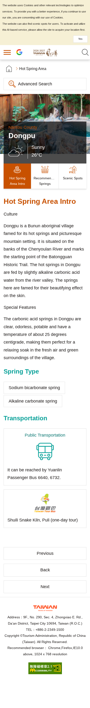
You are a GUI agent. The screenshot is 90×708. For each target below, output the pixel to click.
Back (45, 570)
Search (85, 52)
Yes (80, 38)
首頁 (9, 68)
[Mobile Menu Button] (7, 52)
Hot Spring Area (32, 69)
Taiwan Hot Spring (45, 52)
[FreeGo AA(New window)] (45, 673)
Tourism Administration (45, 608)
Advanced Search (35, 84)
